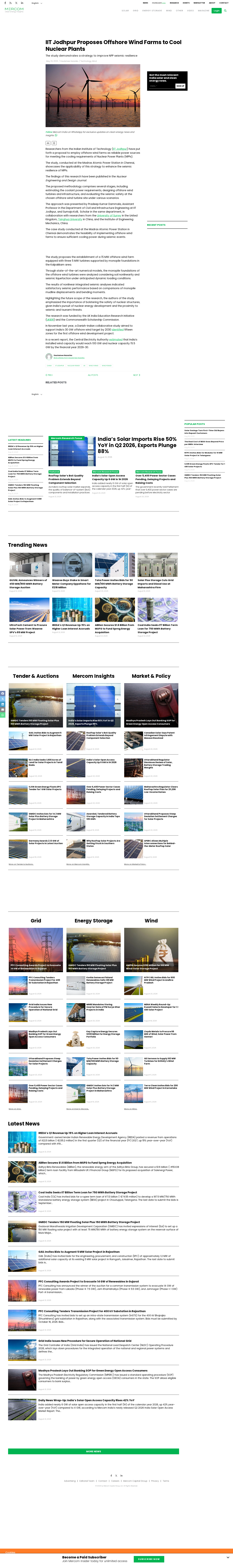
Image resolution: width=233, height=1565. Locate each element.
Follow (49, 132)
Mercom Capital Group (135, 1480)
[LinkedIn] (22, 3)
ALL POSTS (93, 375)
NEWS (145, 3)
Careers (115, 1480)
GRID (135, 10)
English (35, 3)
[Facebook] (5, 3)
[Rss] (10, 3)
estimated (116, 339)
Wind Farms (93, 366)
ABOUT (212, 3)
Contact (102, 1480)
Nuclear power (74, 366)
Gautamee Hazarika (69, 61)
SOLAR (125, 10)
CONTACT (224, 3)
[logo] (14, 10)
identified (118, 329)
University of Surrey (109, 215)
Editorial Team (87, 1480)
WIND (169, 10)
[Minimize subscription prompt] (228, 1557)
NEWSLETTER (199, 3)
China (49, 366)
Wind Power (107, 366)
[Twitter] (16, 3)
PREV (50, 375)
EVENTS (186, 3)
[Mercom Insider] (159, 3)
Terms (166, 1480)
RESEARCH (174, 3)
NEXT (136, 375)
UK (84, 366)
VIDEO (190, 10)
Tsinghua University (70, 219)
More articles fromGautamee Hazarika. (69, 358)
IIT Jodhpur (120, 149)
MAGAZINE (204, 10)
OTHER (179, 10)
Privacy (155, 1480)
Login (217, 10)
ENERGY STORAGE (152, 10)
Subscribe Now (149, 1559)
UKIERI (50, 320)
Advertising (70, 1480)
